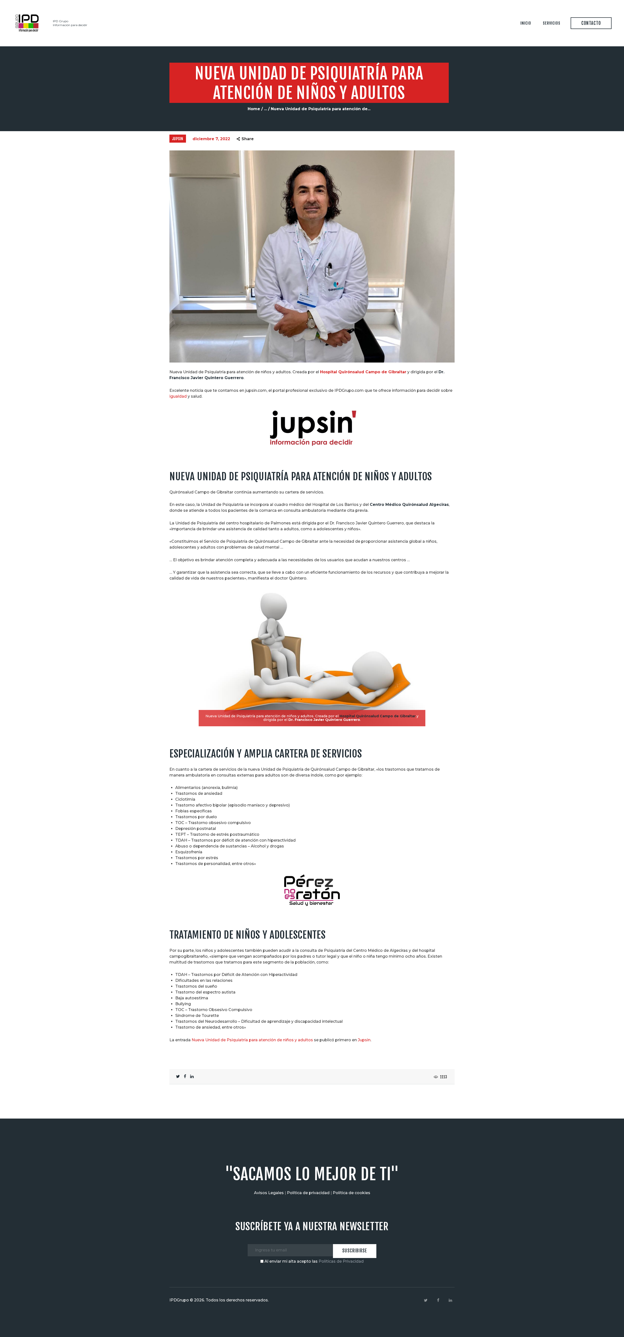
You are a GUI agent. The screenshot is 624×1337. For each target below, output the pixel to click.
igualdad (178, 396)
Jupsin (177, 138)
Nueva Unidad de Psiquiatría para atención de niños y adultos (252, 1040)
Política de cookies (351, 1192)
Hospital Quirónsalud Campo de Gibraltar (363, 372)
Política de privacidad (308, 1192)
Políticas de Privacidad (341, 1261)
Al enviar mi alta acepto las (313, 1261)
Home (254, 109)
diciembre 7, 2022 (211, 139)
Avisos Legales (269, 1192)
